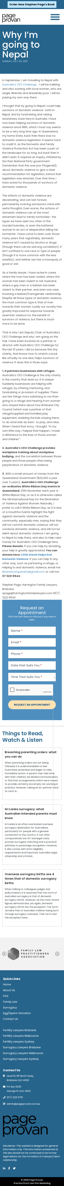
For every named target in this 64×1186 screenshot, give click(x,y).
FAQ (5, 996)
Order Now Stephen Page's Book (32, 4)
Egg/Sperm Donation (17, 1013)
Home (7, 984)
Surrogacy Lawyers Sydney (21, 1059)
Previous (4, 954)
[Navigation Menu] (55, 17)
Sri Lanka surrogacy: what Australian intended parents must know (31, 813)
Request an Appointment (32, 705)
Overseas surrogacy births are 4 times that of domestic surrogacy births (31, 878)
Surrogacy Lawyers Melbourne (23, 1053)
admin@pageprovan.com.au (23, 1104)
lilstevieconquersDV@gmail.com (24, 572)
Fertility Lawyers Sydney (18, 1041)
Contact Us (10, 1019)
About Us (9, 990)
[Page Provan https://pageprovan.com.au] (11, 18)
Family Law (10, 1002)
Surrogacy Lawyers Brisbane (22, 1047)
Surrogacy (10, 1007)
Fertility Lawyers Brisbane (19, 1030)
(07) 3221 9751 (15, 1097)
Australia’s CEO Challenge (19, 84)
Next (57, 954)
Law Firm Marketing (40, 1183)
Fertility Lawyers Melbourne (21, 1036)
